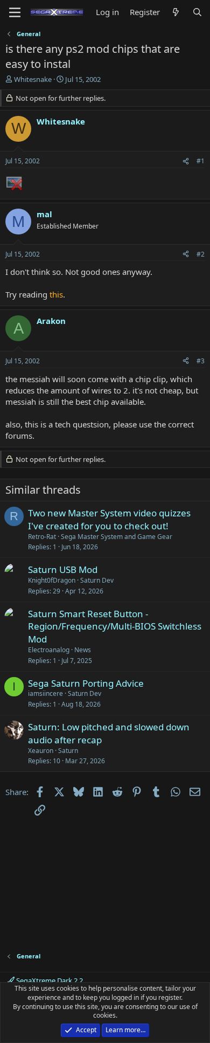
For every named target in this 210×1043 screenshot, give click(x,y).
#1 (201, 160)
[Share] (186, 161)
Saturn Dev (97, 580)
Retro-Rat (42, 536)
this (56, 294)
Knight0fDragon (51, 580)
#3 (201, 360)
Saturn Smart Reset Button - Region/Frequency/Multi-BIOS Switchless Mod (114, 626)
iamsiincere (45, 693)
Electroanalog (48, 649)
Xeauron (40, 750)
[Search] (197, 12)
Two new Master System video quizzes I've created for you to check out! (109, 519)
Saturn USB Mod (62, 569)
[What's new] (175, 12)
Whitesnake (33, 79)
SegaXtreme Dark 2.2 (49, 980)
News (82, 649)
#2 (201, 254)
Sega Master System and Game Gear (116, 536)
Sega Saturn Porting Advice (86, 683)
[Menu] (14, 12)
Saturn (68, 750)
